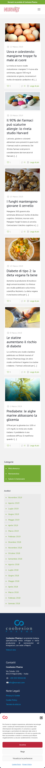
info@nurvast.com (17, 682)
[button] (41, 718)
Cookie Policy (16, 764)
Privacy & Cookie (13, 695)
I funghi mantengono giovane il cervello (22, 203)
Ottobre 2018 (14, 553)
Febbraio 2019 (14, 536)
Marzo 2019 (13, 531)
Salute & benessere (16, 479)
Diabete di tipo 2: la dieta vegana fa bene (22, 272)
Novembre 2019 (15, 497)
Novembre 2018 (15, 547)
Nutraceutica (13, 473)
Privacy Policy (27, 764)
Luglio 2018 (13, 570)
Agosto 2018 (13, 564)
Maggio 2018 (13, 581)
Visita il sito (11, 650)
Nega (22, 751)
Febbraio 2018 (14, 598)
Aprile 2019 (13, 525)
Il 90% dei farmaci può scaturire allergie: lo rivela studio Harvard (20, 126)
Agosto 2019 (13, 503)
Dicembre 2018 (14, 542)
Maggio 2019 (13, 519)
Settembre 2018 (15, 559)
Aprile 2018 (13, 586)
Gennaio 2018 (14, 603)
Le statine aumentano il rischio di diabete (22, 341)
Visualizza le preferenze (22, 758)
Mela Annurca (14, 468)
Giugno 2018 (13, 575)
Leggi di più (34, 86)
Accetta (22, 745)
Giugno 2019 (13, 514)
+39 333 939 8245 (17, 678)
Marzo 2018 (13, 592)
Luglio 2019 (13, 508)
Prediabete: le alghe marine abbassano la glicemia (22, 415)
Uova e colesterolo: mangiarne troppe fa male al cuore (22, 55)
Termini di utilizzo (13, 704)
